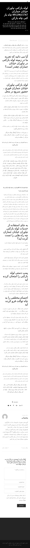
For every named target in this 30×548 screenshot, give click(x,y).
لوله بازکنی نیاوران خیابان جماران (12, 115)
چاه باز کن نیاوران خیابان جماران (11, 25)
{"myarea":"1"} (19, 23)
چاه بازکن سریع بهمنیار (13, 170)
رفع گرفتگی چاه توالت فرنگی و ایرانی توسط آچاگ (16, 21)
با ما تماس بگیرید (18, 128)
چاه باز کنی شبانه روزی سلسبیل (18, 161)
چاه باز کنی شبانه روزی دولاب (15, 389)
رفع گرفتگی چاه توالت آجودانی (14, 26)
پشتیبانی (25, 418)
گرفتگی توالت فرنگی (10, 132)
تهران (5, 23)
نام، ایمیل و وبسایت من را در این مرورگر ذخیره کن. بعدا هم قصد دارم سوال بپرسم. (16, 498)
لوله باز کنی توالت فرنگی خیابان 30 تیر (16, 384)
